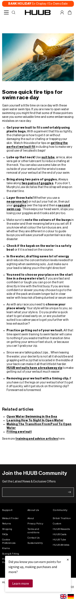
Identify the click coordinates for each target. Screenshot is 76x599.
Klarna (6, 548)
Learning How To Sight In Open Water (35, 420)
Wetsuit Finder (10, 518)
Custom (57, 523)
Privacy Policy (35, 523)
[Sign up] (69, 492)
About (30, 518)
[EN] (63, 596)
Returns (6, 523)
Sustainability (35, 543)
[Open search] (13, 12)
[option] (71, 596)
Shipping (7, 529)
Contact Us (33, 538)
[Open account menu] (62, 12)
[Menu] (6, 12)
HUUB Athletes (61, 545)
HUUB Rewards (61, 529)
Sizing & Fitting (10, 554)
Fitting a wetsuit (19, 431)
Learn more (20, 583)
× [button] (68, 559)
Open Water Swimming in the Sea (32, 416)
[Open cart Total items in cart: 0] (69, 12)
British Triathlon (62, 518)
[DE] (71, 596)
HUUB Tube (59, 540)
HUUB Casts (59, 534)
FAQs (5, 534)
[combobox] (63, 596)
